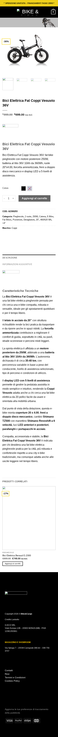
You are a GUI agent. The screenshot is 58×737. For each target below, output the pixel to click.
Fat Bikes (6, 219)
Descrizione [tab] (9, 258)
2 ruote (28, 216)
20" (37, 219)
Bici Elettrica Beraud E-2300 (16, 555)
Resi (7, 674)
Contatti (9, 670)
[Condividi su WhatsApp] (4, 234)
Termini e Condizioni (15, 677)
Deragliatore (29, 219)
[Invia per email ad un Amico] (16, 234)
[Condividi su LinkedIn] (24, 234)
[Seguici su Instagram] (6, 699)
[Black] (23, 188)
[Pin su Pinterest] (20, 234)
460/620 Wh (45, 219)
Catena (42, 216)
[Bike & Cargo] (29, 12)
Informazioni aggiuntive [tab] (17, 264)
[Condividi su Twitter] (12, 234)
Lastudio (15, 619)
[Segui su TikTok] (11, 699)
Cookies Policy (12, 681)
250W (35, 216)
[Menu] (4, 12)
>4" (4, 223)
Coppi (14, 228)
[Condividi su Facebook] (8, 234)
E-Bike (50, 216)
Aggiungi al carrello (34, 198)
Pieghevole (18, 216)
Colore (5, 188)
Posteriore (17, 219)
